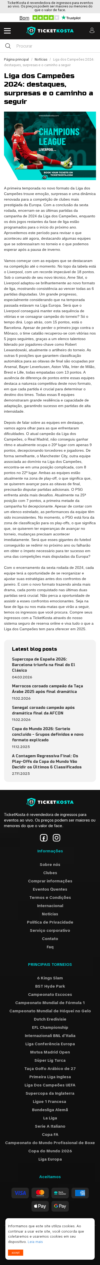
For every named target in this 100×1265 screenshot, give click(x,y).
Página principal (17, 59)
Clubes (50, 872)
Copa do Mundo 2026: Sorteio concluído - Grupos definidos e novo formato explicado (47, 734)
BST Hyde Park (50, 986)
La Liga (50, 1118)
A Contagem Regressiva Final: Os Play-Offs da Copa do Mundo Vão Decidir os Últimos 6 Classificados (47, 761)
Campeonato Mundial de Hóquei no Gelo (50, 1011)
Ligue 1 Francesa (50, 1101)
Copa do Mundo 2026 (50, 1151)
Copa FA (50, 1134)
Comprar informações (50, 881)
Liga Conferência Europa (50, 1044)
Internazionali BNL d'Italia (50, 1035)
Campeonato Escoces (50, 994)
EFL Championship (50, 1027)
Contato (50, 938)
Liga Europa (50, 1159)
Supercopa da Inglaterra (50, 1093)
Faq (50, 947)
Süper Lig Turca (50, 1060)
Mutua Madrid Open (50, 1052)
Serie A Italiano (50, 1126)
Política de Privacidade (50, 922)
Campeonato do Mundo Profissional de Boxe (50, 1142)
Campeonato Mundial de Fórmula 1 (50, 1002)
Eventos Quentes (50, 889)
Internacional (50, 905)
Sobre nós (50, 864)
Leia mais (35, 1241)
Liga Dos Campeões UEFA (50, 1085)
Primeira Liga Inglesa (50, 1077)
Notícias (41, 59)
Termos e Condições (50, 897)
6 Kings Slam (50, 978)
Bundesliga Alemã (50, 1109)
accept (16, 1252)
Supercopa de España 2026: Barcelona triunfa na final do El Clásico (43, 665)
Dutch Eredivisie (50, 1019)
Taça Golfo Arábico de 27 (50, 1068)
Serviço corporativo (50, 930)
